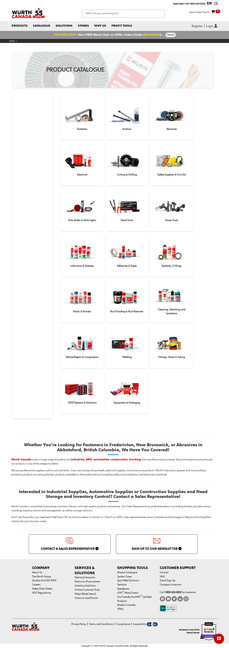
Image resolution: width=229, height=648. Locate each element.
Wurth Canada (21, 459)
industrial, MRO (81, 459)
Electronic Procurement (87, 581)
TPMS (120, 609)
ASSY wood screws (128, 592)
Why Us (100, 25)
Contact (164, 572)
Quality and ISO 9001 (44, 580)
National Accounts (85, 577)
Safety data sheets (42, 588)
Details (171, 34)
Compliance (123, 624)
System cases (124, 576)
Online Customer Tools (87, 589)
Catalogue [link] (41, 25)
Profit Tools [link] (121, 25)
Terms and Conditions (101, 624)
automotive (101, 459)
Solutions (64, 25)
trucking (135, 459)
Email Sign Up (167, 580)
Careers (36, 584)
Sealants (122, 584)
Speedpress (123, 588)
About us (37, 572)
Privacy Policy (78, 624)
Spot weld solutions (128, 580)
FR (216, 3)
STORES (83, 25)
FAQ (162, 576)
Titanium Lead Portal (86, 598)
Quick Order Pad (198, 12)
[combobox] (123, 14)
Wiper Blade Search (85, 594)
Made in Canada (126, 605)
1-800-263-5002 (173, 592)
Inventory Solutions (85, 585)
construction (119, 459)
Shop (11, 41)
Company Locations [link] (170, 584)
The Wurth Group (41, 576)
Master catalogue (127, 572)
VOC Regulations (41, 592)
